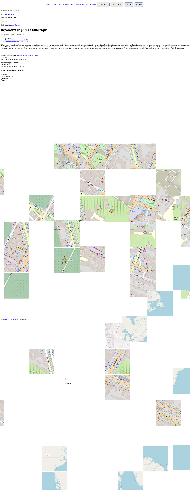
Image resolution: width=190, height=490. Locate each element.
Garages (17, 25)
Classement (103, 4)
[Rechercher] (1, 23)
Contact (129, 4)
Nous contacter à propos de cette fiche (17, 40)
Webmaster (117, 4)
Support (139, 4)
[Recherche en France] (8, 14)
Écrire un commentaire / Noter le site (16, 42)
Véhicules (11, 25)
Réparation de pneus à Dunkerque (27, 55)
